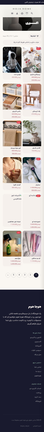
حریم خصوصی (37, 426)
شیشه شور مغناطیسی (14, 222)
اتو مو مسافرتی (36, 258)
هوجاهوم (37, 376)
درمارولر (38, 185)
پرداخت (38, 393)
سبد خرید (37, 397)
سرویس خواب (36, 350)
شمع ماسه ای (36, 222)
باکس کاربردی (16, 111)
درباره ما (38, 371)
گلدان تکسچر (36, 148)
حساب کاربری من (35, 388)
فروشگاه (38, 401)
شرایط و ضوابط (24, 426)
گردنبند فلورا (17, 185)
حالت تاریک (35, 408)
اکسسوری (38, 341)
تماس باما (37, 367)
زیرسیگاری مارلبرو (35, 75)
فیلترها (35, 36)
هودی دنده (17, 75)
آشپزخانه (38, 346)
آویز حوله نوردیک (16, 148)
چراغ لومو (18, 258)
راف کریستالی (36, 111)
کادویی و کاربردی (35, 337)
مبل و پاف (37, 354)
